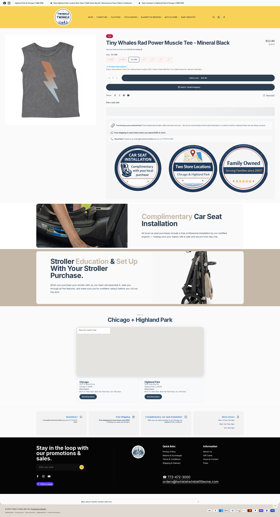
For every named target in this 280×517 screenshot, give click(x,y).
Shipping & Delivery (171, 463)
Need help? (270, 95)
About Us (207, 451)
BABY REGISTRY (188, 17)
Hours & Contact (210, 459)
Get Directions (88, 397)
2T (144, 59)
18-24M (134, 59)
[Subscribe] (81, 467)
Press (205, 463)
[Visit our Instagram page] (9, 3)
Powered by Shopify (38, 509)
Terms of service (30, 512)
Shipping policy (41, 512)
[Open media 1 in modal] (50, 79)
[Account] (224, 17)
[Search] (213, 17)
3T (152, 59)
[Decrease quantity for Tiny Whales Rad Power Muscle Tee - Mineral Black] (108, 78)
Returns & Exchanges (172, 455)
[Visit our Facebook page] (4, 3)
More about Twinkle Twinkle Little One (140, 502)
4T (161, 59)
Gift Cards (207, 455)
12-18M (122, 59)
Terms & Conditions (171, 459)
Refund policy (9, 512)
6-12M (110, 59)
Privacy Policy (169, 451)
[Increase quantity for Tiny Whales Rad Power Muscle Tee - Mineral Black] (117, 78)
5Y (169, 59)
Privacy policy (19, 512)
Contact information (53, 512)
